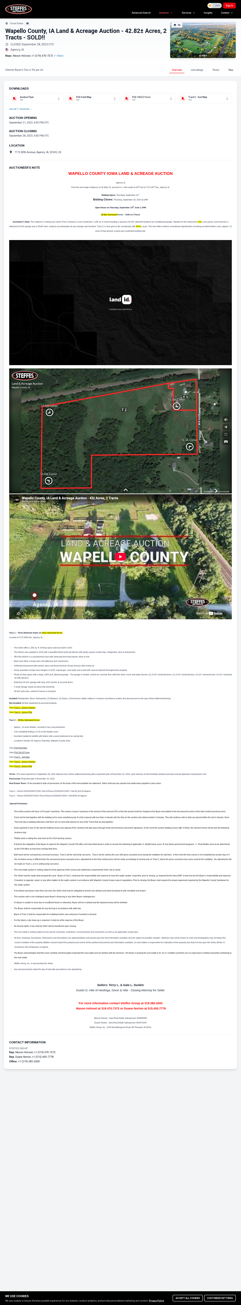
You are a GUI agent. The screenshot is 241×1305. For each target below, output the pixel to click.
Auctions (164, 12)
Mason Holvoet (21, 55)
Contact (225, 12)
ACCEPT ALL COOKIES (188, 1298)
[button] (58, 55)
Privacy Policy (156, 1300)
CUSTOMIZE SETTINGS (220, 1298)
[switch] (214, 5)
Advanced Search (141, 12)
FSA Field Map (20, 748)
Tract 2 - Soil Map (22, 757)
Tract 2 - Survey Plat (23, 766)
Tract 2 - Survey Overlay (24, 762)
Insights (208, 12)
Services (186, 12)
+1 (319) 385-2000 (29, 1061)
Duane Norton (23, 1056)
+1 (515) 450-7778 (43, 1056)
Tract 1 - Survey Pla (22, 712)
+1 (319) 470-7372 (42, 55)
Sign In (229, 5)
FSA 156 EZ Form (22, 752)
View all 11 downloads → (20, 109)
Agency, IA (17, 49)
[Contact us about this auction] (27, 23)
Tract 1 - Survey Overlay (24, 708)
